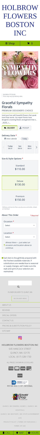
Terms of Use (20, 426)
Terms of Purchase (26, 422)
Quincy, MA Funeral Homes (14, 406)
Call (7, 432)
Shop (11, 43)
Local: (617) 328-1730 (20, 356)
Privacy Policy (10, 422)
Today (24, 139)
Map (21, 432)
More (5, 122)
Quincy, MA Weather (9, 414)
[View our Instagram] (20, 339)
